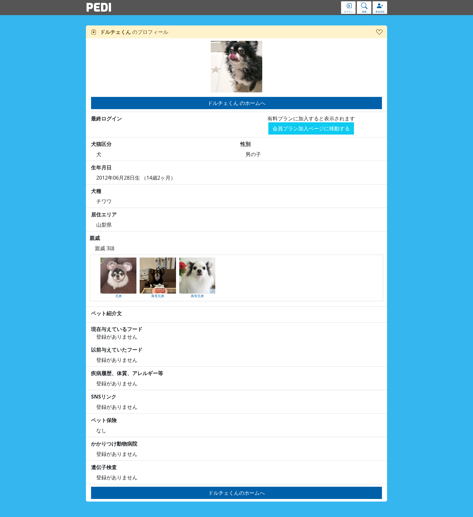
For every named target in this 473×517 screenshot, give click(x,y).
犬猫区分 (101, 143)
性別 (245, 143)
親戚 (95, 237)
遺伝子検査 (104, 467)
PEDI (99, 7)
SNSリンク (103, 396)
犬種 (96, 190)
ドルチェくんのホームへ (236, 492)
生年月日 (101, 167)
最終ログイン (106, 118)
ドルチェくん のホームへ (236, 103)
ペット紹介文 (106, 313)
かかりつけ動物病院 (114, 443)
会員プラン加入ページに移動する (311, 128)
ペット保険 (104, 420)
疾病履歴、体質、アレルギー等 (127, 373)
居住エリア (104, 214)
